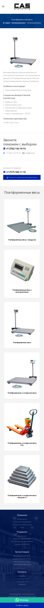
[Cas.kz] (22, 6)
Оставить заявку (22, 605)
